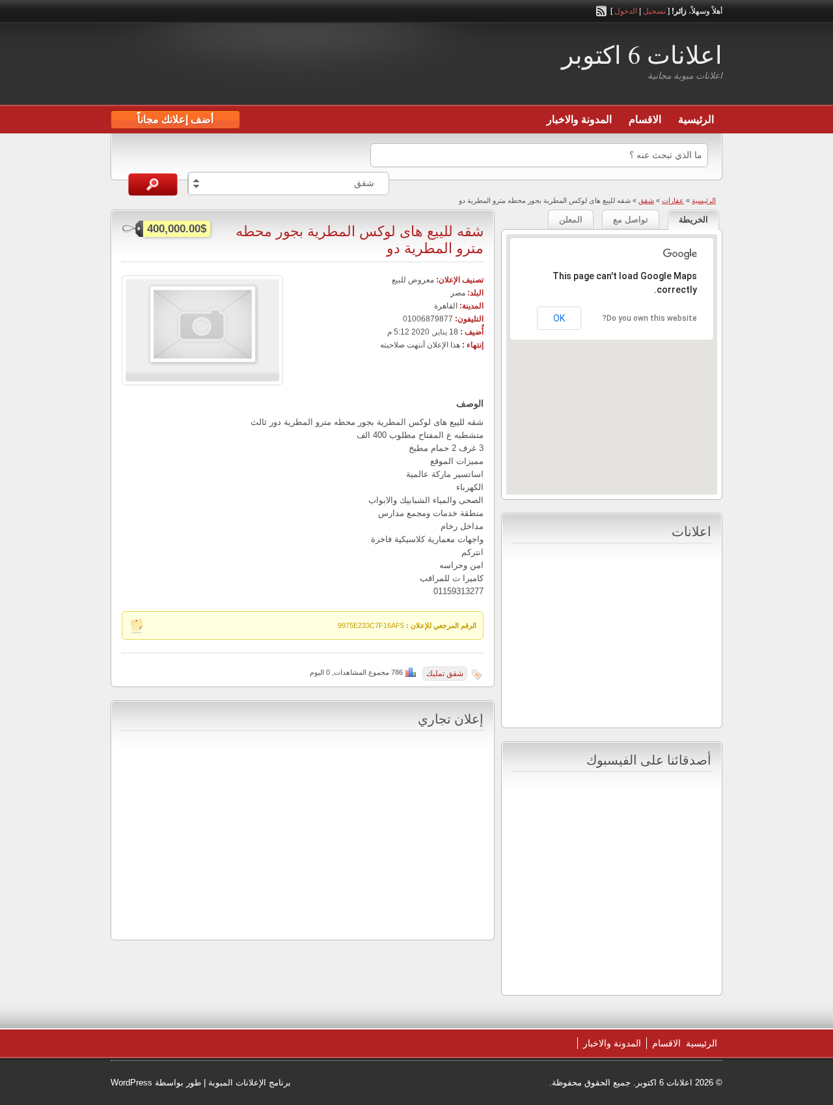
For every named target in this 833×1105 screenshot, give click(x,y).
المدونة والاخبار (579, 119)
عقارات (673, 200)
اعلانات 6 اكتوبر (642, 54)
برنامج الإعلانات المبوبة (249, 1082)
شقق (646, 200)
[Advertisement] (263, 65)
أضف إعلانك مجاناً (175, 119)
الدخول (625, 11)
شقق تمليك (444, 673)
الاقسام (645, 119)
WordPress (131, 1082)
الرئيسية (696, 119)
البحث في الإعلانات (153, 184)
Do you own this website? (650, 318)
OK (559, 318)
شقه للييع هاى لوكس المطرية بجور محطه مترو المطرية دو (360, 239)
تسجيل (654, 11)
